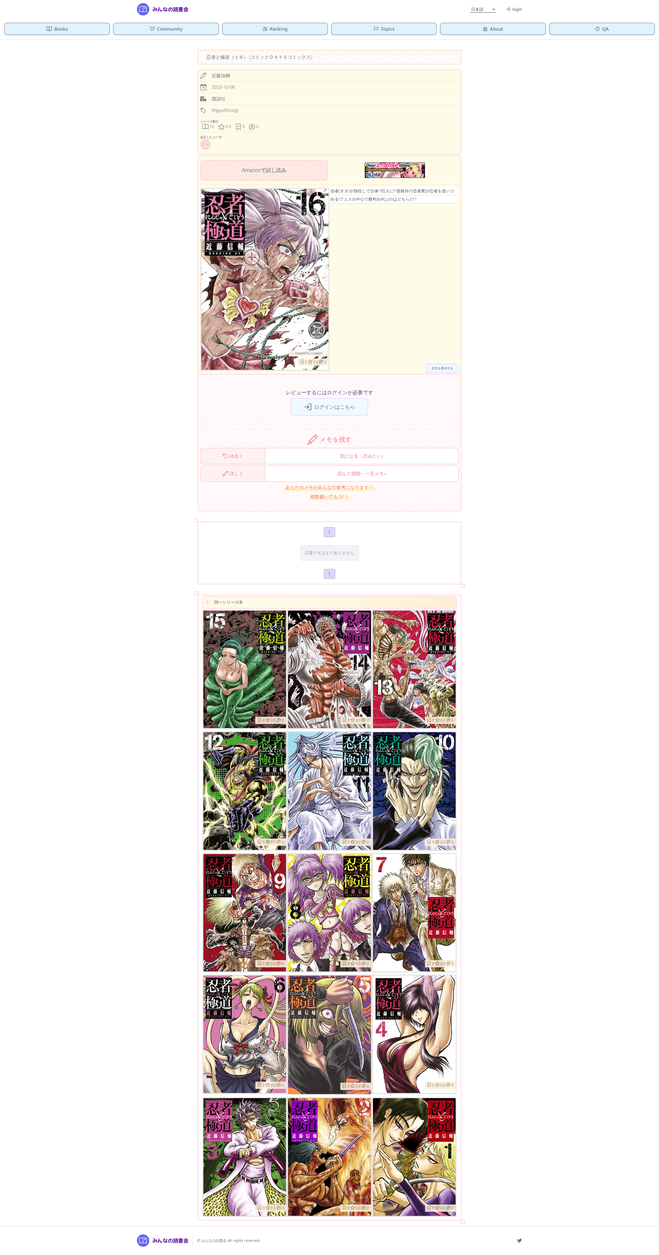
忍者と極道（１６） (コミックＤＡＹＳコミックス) (259, 57)
